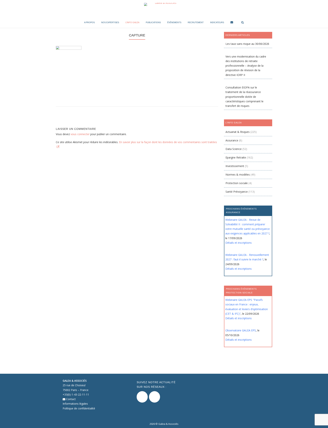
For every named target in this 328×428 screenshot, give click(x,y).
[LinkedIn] (154, 397)
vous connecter (80, 134)
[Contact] (231, 23)
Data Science (234, 149)
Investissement (235, 166)
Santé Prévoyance (237, 191)
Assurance (232, 140)
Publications (153, 22)
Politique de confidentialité (79, 408)
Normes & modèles (238, 174)
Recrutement (196, 22)
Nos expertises (110, 22)
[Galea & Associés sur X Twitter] (142, 397)
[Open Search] (242, 22)
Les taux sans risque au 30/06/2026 (247, 44)
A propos (89, 22)
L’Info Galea (132, 22)
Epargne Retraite (236, 157)
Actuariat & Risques (238, 132)
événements (174, 22)
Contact (70, 399)
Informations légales (75, 403)
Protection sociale (237, 183)
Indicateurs (217, 22)
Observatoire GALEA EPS (240, 330)
